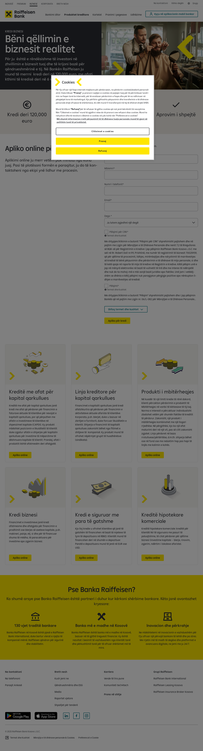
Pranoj (102, 141)
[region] (102, 117)
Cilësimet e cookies (103, 131)
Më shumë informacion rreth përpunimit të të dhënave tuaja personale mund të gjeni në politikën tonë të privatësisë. (102, 120)
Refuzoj (102, 150)
